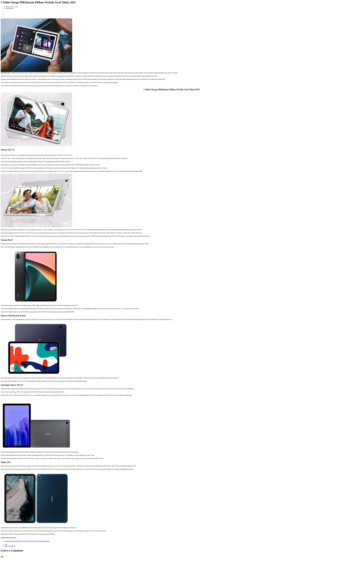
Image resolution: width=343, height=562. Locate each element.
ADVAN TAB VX (9, 546)
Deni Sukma (9, 8)
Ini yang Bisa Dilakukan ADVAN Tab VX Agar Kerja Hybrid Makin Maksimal (26, 541)
